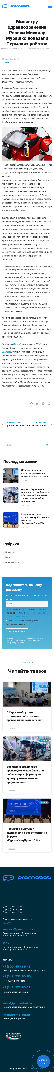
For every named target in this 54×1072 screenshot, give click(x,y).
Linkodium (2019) (36, 1068)
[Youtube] (21, 909)
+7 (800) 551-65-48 (16, 966)
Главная (4, 49)
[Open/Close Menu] (49, 6)
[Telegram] (6, 909)
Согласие (18, 621)
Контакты (8, 960)
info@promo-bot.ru (16, 1014)
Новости (14, 49)
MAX (6, 943)
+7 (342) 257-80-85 (17, 976)
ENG (9, 923)
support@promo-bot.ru (19, 929)
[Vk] (13, 909)
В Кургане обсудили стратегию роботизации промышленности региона (34, 473)
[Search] (47, 445)
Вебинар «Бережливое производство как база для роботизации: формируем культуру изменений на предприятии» (34, 495)
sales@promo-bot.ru (17, 1003)
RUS (4, 923)
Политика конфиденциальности (18, 919)
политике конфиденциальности (23, 641)
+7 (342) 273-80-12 (16, 987)
